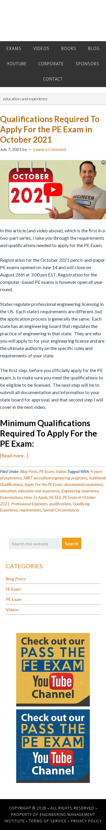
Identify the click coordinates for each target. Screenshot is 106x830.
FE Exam (13, 588)
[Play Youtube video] (53, 189)
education (8, 490)
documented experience (83, 484)
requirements (30, 509)
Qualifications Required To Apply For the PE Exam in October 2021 (50, 129)
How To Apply (35, 497)
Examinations (11, 497)
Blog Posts (28, 471)
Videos (61, 471)
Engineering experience (80, 490)
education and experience (38, 490)
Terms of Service (48, 821)
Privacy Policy (86, 821)
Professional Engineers (29, 503)
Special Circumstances (61, 509)
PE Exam (46, 471)
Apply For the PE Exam (43, 484)
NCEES (55, 497)
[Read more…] (14, 455)
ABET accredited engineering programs (55, 477)
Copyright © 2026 (27, 808)
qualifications (60, 503)
